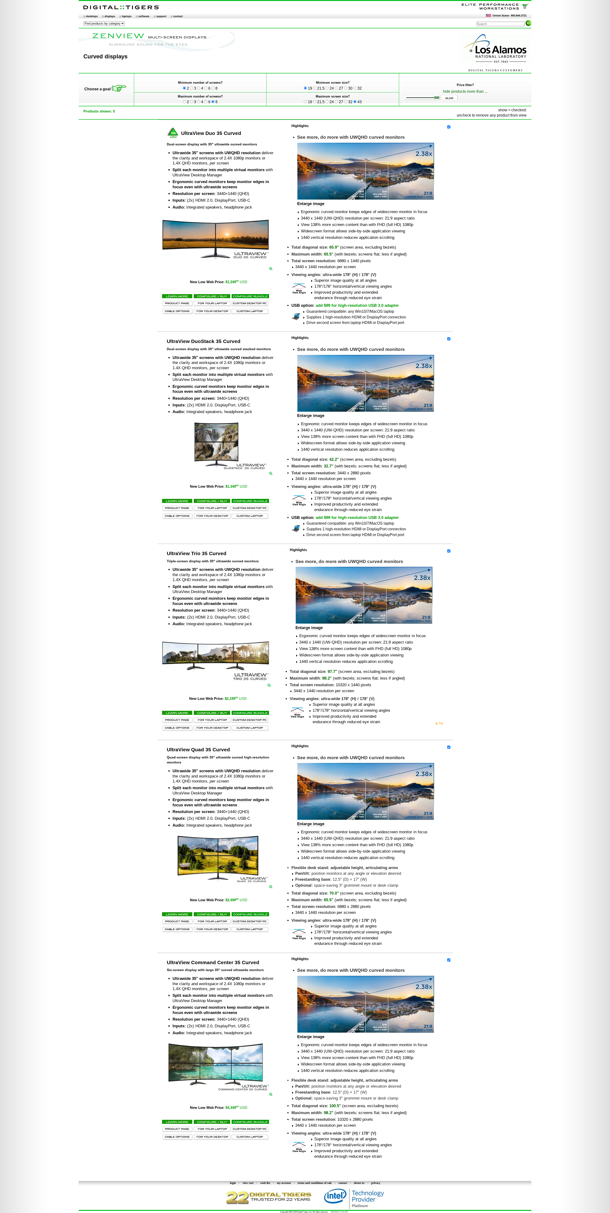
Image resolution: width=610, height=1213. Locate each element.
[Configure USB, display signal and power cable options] (177, 313)
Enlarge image (310, 203)
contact (342, 1183)
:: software (142, 16)
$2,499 (236, 900)
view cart (248, 1183)
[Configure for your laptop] (212, 305)
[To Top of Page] (439, 724)
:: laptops (125, 16)
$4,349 (236, 1108)
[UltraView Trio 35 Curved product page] (215, 680)
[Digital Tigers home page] (121, 9)
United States (501, 15)
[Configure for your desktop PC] (212, 313)
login (233, 1183)
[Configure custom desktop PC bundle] (250, 305)
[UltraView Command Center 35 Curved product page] (215, 1089)
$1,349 (236, 282)
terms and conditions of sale (315, 1183)
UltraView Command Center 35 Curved (213, 962)
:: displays (108, 16)
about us (359, 1183)
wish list (265, 1183)
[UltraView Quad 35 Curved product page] (215, 882)
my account (284, 1183)
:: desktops (90, 16)
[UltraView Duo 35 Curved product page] (215, 264)
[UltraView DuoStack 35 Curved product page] (215, 468)
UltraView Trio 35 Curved (196, 553)
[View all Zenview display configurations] (160, 51)
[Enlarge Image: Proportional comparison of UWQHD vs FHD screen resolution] (365, 198)
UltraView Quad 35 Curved (198, 749)
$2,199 (236, 699)
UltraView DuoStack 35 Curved (203, 341)
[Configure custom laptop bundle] (250, 313)
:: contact (177, 16)
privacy (375, 1183)
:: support (160, 16)
